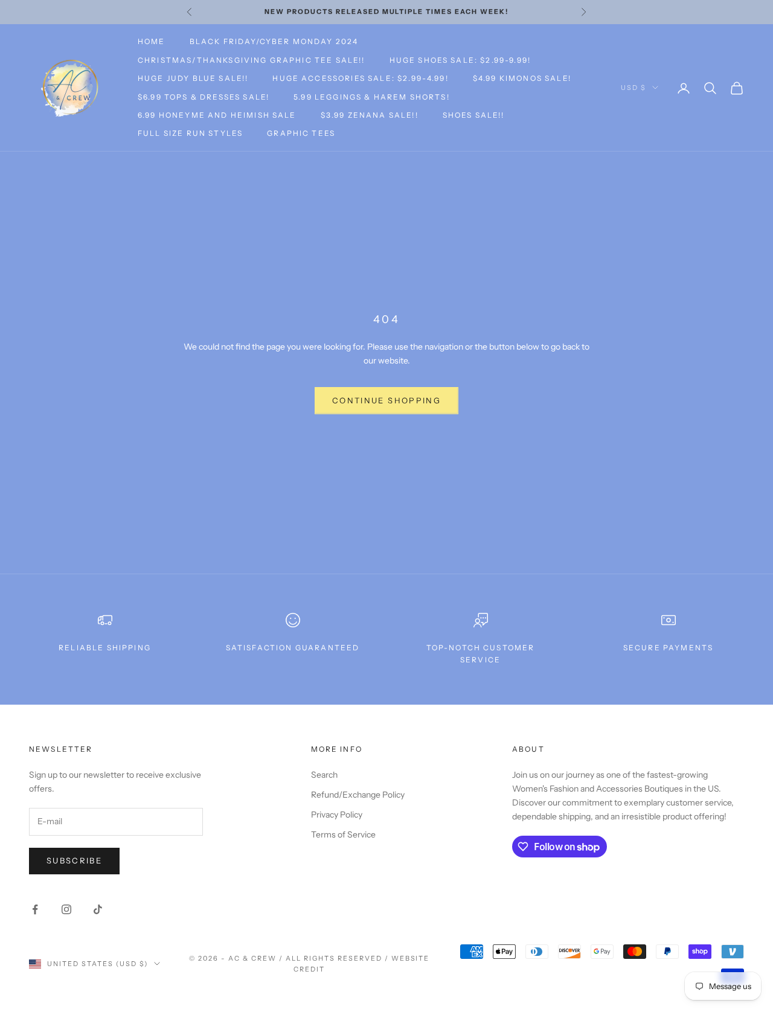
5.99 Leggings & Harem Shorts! (371, 96)
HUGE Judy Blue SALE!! (193, 78)
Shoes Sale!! (474, 115)
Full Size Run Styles (190, 133)
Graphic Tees (301, 133)
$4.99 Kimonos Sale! (522, 78)
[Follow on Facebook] (35, 909)
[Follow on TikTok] (98, 909)
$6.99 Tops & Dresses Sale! (203, 96)
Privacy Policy (336, 814)
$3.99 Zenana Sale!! (370, 115)
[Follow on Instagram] (66, 909)
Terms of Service (343, 834)
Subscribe (74, 860)
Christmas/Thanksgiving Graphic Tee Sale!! (251, 60)
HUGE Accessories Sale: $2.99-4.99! (360, 78)
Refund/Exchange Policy (358, 794)
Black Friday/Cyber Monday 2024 (274, 41)
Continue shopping (386, 400)
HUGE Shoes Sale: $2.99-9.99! (460, 60)
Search (324, 774)
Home (151, 41)
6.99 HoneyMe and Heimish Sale (217, 115)
